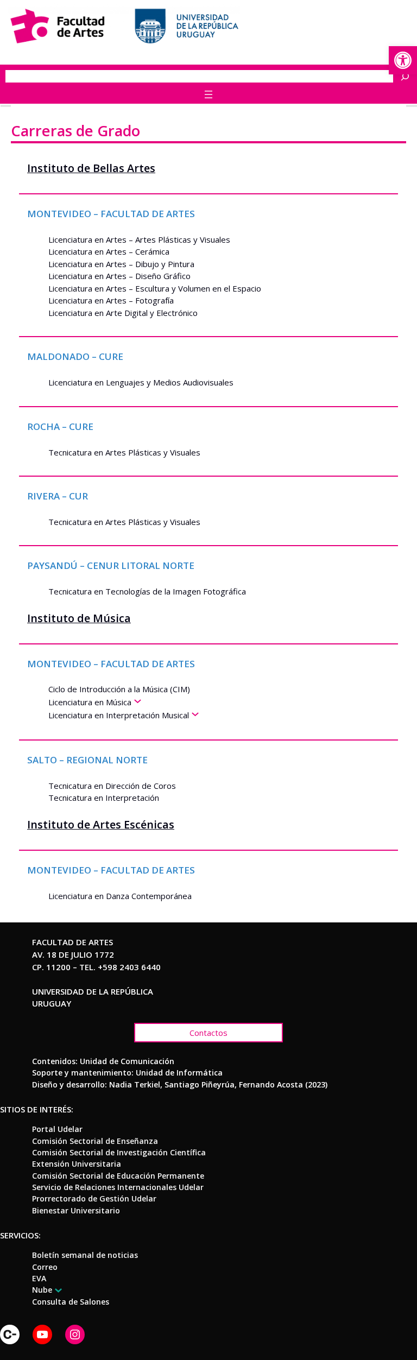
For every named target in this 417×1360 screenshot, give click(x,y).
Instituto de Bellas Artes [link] (91, 168)
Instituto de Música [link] (79, 618)
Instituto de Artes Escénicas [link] (100, 824)
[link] (403, 60)
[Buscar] (408, 76)
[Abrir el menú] (208, 94)
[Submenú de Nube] (56, 1290)
